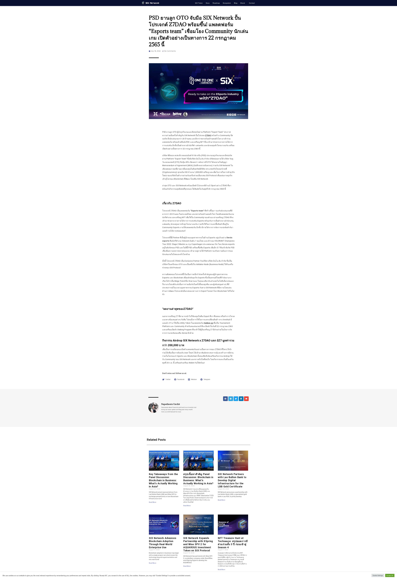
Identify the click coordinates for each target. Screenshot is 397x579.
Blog (235, 3)
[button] (225, 398)
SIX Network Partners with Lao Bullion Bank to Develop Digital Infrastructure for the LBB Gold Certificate (232, 480)
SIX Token (199, 3)
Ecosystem (227, 3)
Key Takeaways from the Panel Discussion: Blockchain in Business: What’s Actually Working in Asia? (163, 480)
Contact (252, 3)
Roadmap (216, 3)
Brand (242, 3)
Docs (208, 3)
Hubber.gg (208, 323)
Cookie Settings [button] (378, 575)
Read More (152, 502)
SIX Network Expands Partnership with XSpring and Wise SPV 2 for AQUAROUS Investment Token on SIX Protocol (198, 544)
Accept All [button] (389, 575)
